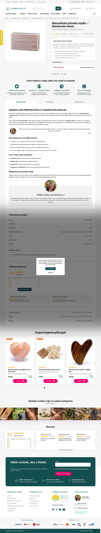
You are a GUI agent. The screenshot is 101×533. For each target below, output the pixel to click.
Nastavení (50, 272)
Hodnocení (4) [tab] (78, 102)
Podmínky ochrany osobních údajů (15, 505)
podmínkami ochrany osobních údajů (79, 469)
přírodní (70, 231)
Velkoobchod (10, 510)
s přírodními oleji (77, 231)
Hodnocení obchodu (30, 2)
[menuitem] (12, 14)
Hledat (58, 8)
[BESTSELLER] (20, 353)
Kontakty (8, 2)
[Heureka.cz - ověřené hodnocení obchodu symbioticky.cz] (61, 498)
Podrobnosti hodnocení (74, 33)
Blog (21, 2)
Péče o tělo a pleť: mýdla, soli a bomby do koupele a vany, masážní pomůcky (34, 255)
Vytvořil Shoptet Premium (86, 530)
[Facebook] (53, 509)
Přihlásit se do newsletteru (63, 473)
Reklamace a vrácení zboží (13, 500)
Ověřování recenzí (11, 508)
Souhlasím (51, 268)
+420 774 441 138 (81, 504)
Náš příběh (15, 2)
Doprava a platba (41, 2)
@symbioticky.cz (50, 403)
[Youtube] (63, 509)
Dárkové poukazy (34, 505)
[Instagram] (56, 509)
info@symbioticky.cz (82, 508)
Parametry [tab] (50, 102)
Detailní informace (57, 62)
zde (54, 264)
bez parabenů (64, 231)
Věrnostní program (34, 500)
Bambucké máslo (88, 219)
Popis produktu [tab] (21, 102)
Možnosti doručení (87, 67)
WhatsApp (82, 512)
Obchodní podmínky (12, 503)
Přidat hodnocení (24, 289)
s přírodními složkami (86, 231)
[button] (44, 387)
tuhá (91, 227)
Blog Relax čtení (33, 503)
